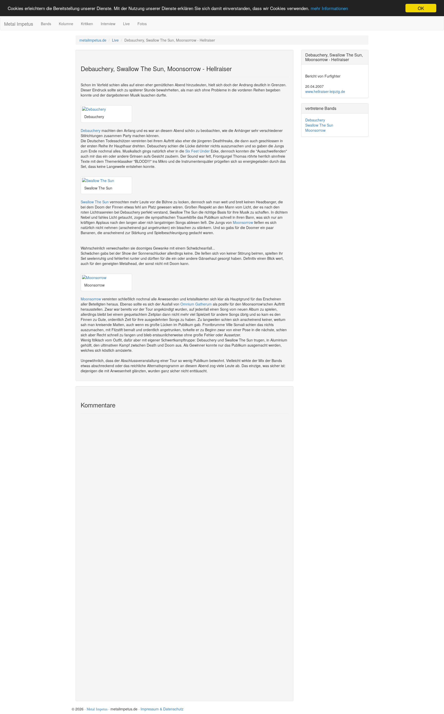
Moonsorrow (243, 222)
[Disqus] (184, 488)
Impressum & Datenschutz (162, 708)
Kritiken (87, 23)
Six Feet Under (197, 151)
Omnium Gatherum (196, 304)
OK (421, 8)
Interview (108, 23)
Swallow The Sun (95, 201)
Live (126, 23)
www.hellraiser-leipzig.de (325, 91)
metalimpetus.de (92, 40)
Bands (46, 23)
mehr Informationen (329, 8)
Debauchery (90, 130)
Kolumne (66, 23)
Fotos (142, 23)
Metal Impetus (18, 23)
